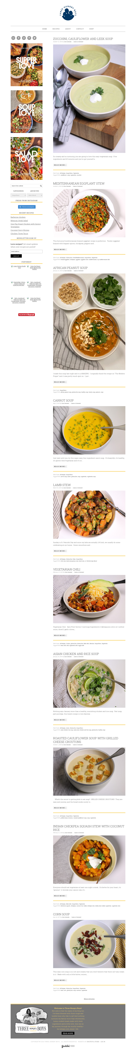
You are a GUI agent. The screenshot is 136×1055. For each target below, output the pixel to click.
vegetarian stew (116, 906)
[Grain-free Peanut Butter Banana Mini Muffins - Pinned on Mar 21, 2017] (34, 268)
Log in (103, 1041)
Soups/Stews (69, 173)
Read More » (60, 165)
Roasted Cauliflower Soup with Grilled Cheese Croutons (85, 740)
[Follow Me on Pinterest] (26, 316)
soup (68, 175)
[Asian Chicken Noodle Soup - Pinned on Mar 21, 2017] (18, 268)
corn (65, 990)
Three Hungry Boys (68, 13)
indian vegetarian (106, 906)
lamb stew (81, 561)
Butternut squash (65, 906)
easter (69, 476)
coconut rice (79, 906)
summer (78, 990)
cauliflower (64, 175)
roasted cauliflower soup (79, 818)
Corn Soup (61, 914)
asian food (76, 730)
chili (67, 645)
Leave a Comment (78, 41)
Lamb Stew (62, 485)
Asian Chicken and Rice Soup (76, 654)
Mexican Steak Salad (19, 220)
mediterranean (93, 259)
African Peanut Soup (70, 268)
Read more (68, 1033)
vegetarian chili (73, 645)
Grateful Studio (93, 1041)
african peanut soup (66, 392)
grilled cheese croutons (67, 818)
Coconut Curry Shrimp (20, 230)
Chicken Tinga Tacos (19, 233)
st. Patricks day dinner (91, 561)
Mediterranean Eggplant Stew (79, 183)
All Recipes (62, 173)
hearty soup (92, 392)
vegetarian (73, 175)
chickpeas (72, 259)
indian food (98, 906)
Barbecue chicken (18, 217)
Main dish (86, 643)
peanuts (98, 392)
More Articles (89, 999)
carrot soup (64, 476)
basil (62, 990)
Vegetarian (76, 173)
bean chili (63, 645)
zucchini (79, 175)
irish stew (63, 561)
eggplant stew (84, 259)
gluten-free (74, 476)
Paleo (74, 559)
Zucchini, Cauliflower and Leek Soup (83, 39)
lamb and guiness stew (72, 561)
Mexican (92, 643)
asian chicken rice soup (67, 730)
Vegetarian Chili (66, 569)
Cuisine (68, 643)
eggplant (78, 259)
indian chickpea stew (89, 906)
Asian (67, 728)
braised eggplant (65, 259)
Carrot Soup (63, 400)
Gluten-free (69, 257)
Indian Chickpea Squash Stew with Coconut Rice (88, 828)
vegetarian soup (91, 476)
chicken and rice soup (85, 730)
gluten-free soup (76, 392)
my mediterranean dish (103, 259)
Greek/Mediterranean (78, 257)
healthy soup (84, 392)
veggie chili (81, 645)
